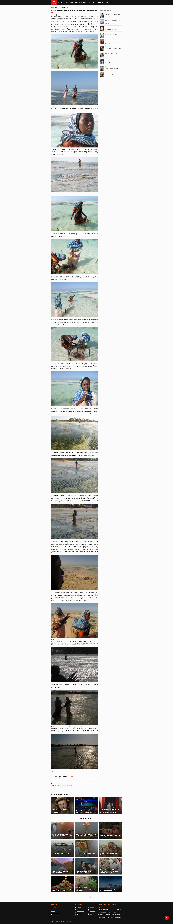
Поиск (115, 2)
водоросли (58, 785)
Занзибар (71, 785)
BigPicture (60, 7)
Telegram (70, 776)
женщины (65, 785)
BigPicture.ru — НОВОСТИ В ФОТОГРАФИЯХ (108, 907)
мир (65, 7)
